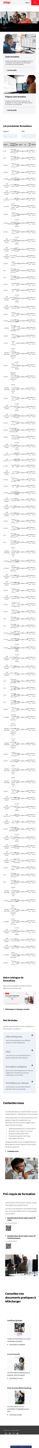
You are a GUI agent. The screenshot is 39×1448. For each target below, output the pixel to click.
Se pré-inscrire (33, 151)
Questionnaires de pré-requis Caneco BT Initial (21, 1219)
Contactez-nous (29, 151)
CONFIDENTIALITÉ (6, 1430)
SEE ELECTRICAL (7, 199)
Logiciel (6, 131)
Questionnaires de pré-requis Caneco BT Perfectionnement (21, 1237)
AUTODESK (6, 206)
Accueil (4, 28)
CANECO (5, 165)
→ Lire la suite (11, 70)
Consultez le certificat (17, 1345)
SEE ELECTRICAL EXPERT (7, 185)
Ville (23, 131)
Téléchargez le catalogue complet (17, 1009)
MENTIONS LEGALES (15, 1430)
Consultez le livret (15, 1378)
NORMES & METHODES (7, 353)
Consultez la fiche (15, 1415)
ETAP (4, 151)
